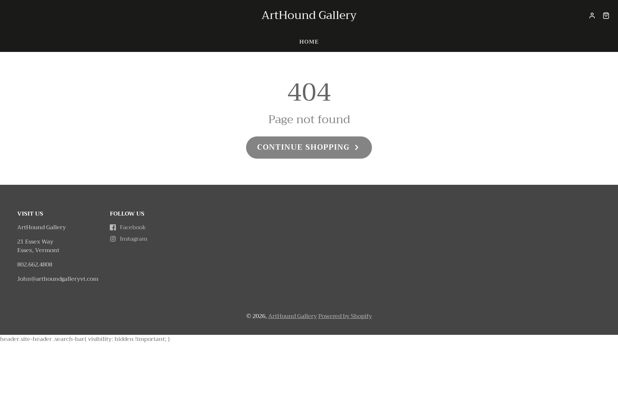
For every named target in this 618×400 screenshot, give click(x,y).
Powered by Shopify (345, 316)
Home (308, 42)
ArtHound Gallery (292, 316)
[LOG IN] (592, 15)
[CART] (606, 15)
